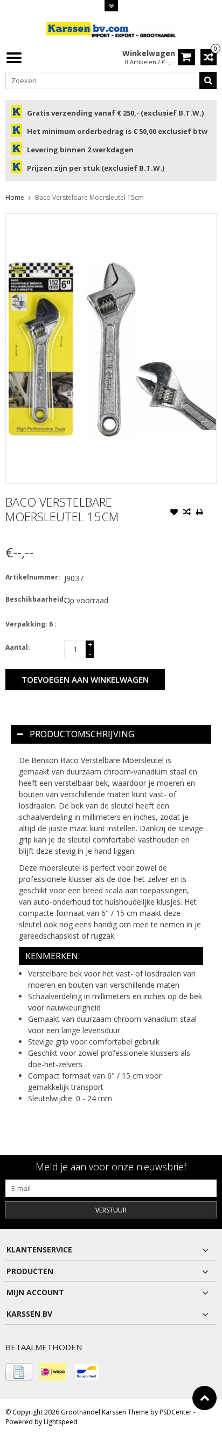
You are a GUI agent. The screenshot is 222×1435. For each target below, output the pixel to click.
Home (14, 197)
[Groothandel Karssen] (111, 29)
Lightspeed (61, 1421)
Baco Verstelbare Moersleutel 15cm (89, 197)
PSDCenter (175, 1412)
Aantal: (17, 647)
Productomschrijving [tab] (82, 734)
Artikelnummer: (32, 577)
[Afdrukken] (200, 513)
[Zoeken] (208, 80)
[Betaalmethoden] (18, 1371)
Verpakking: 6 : (31, 624)
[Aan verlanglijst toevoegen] (174, 513)
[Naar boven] (204, 1398)
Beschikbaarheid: (32, 599)
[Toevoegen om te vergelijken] (187, 513)
